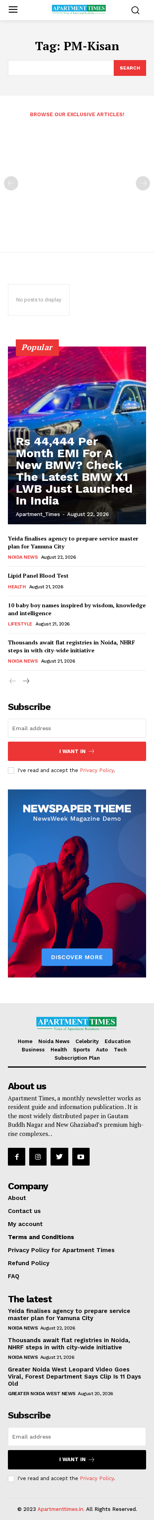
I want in (72, 751)
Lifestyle (20, 624)
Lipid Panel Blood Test (38, 575)
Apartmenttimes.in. (61, 1509)
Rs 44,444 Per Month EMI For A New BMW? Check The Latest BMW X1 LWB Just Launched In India (74, 470)
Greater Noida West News (41, 1393)
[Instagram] (38, 1156)
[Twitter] (59, 1156)
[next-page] (25, 681)
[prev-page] (11, 183)
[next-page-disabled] (143, 183)
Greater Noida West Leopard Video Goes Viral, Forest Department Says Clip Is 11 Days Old (74, 1376)
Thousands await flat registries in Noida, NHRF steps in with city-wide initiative (71, 646)
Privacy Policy (97, 770)
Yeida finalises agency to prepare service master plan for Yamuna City (69, 1314)
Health (17, 587)
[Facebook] (16, 1156)
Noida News (23, 557)
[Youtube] (81, 1156)
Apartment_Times (38, 514)
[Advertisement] (77, 179)
